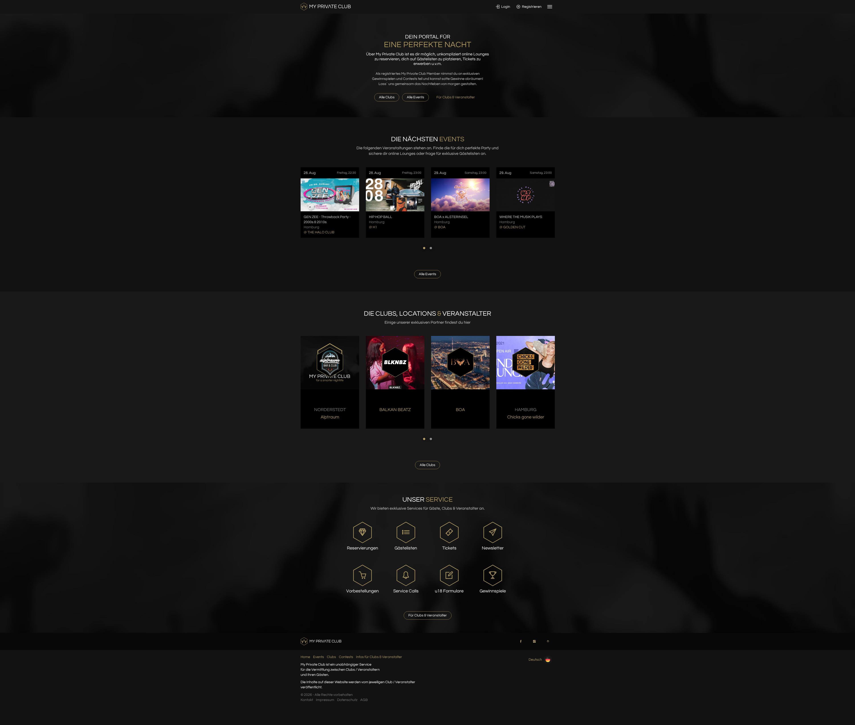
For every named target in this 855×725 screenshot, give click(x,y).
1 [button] (424, 248)
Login (505, 6)
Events (318, 657)
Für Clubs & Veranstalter (455, 97)
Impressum (325, 700)
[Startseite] (326, 6)
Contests (346, 657)
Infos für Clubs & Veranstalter (379, 657)
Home (305, 657)
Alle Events (415, 97)
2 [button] (431, 248)
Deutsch (535, 659)
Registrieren (531, 6)
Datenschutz (347, 700)
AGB (364, 700)
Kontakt (307, 700)
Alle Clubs (387, 97)
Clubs (331, 657)
